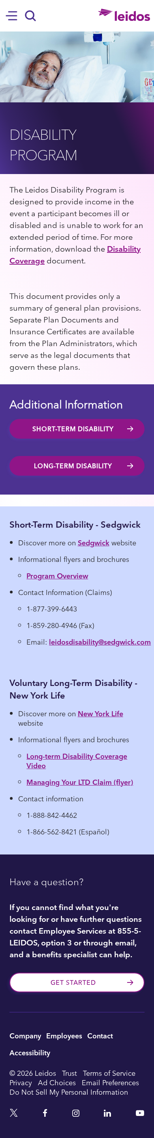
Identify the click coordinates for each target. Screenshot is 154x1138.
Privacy (20, 1082)
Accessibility (29, 1052)
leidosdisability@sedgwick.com (100, 641)
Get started (73, 982)
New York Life (100, 713)
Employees (64, 1035)
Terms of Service (109, 1073)
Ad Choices (57, 1082)
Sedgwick (93, 542)
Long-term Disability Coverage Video (76, 761)
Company (25, 1035)
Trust (69, 1073)
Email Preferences (110, 1082)
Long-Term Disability (73, 466)
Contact (100, 1035)
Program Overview (57, 575)
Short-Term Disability (73, 429)
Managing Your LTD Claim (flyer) (79, 782)
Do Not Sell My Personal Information (68, 1092)
